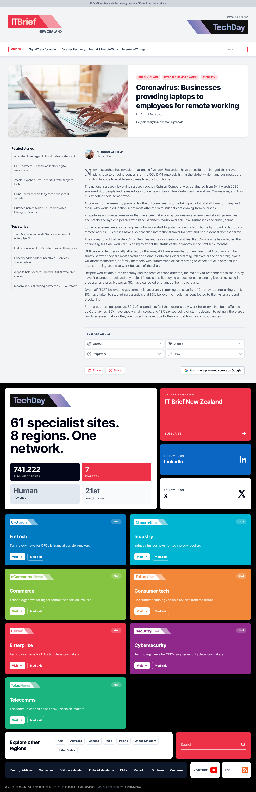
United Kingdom (145, 740)
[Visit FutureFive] (156, 576)
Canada (94, 740)
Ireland (123, 740)
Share (96, 370)
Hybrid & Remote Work (103, 49)
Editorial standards (101, 770)
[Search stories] (243, 744)
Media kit (36, 556)
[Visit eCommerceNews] (32, 576)
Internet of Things (133, 49)
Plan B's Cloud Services (79, 786)
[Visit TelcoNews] (32, 685)
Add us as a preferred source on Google (215, 370)
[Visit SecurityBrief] (156, 631)
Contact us (46, 770)
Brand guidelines (21, 770)
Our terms (176, 770)
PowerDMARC (132, 786)
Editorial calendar (71, 770)
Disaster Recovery (73, 49)
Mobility (209, 77)
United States (66, 750)
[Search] (243, 49)
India (109, 740)
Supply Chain (148, 77)
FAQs (123, 770)
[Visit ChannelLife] (156, 522)
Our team (158, 770)
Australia (76, 740)
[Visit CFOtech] (32, 522)
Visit (15, 556)
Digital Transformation (43, 49)
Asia (60, 740)
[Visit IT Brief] (32, 631)
